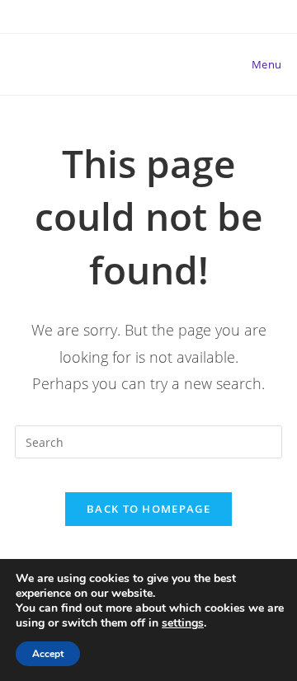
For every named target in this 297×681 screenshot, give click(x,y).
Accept (48, 653)
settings (183, 623)
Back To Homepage (148, 508)
